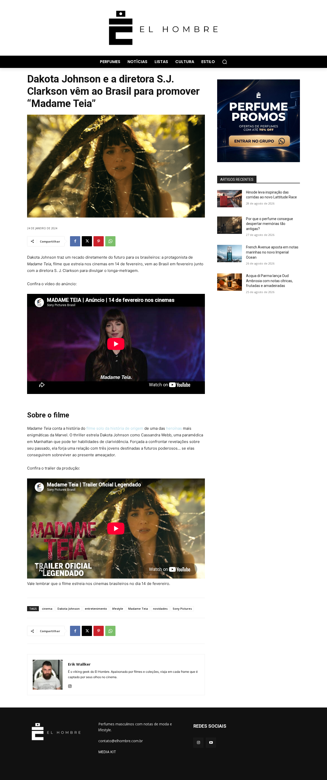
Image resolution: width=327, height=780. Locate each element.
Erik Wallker (79, 664)
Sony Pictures (182, 608)
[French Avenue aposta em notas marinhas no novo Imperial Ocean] (229, 253)
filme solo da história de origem (114, 428)
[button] (224, 62)
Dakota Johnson (68, 608)
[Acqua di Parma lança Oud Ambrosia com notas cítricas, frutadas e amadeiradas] (229, 282)
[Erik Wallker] (48, 675)
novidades (160, 608)
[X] (87, 241)
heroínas (174, 428)
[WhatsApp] (110, 241)
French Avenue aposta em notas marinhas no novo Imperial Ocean (272, 252)
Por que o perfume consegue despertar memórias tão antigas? (269, 224)
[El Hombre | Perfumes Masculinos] (163, 28)
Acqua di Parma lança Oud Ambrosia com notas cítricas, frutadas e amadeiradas (269, 281)
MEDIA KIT (107, 752)
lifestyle (117, 608)
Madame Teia (138, 608)
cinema (47, 608)
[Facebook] (75, 241)
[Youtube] (211, 743)
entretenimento (96, 608)
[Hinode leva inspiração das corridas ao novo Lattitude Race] (229, 198)
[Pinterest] (99, 241)
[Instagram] (70, 685)
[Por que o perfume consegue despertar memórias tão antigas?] (229, 225)
